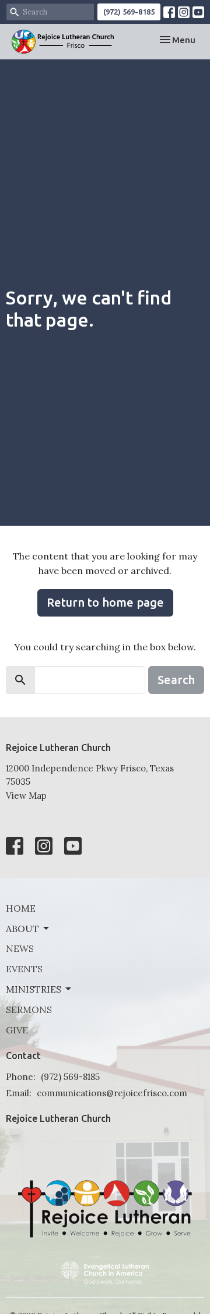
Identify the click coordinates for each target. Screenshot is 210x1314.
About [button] (22, 928)
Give (17, 1030)
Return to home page (105, 602)
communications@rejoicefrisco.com (112, 1093)
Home (21, 908)
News (20, 948)
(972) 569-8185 (129, 12)
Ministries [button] (33, 989)
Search (176, 679)
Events (24, 969)
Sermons (29, 1009)
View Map (26, 795)
